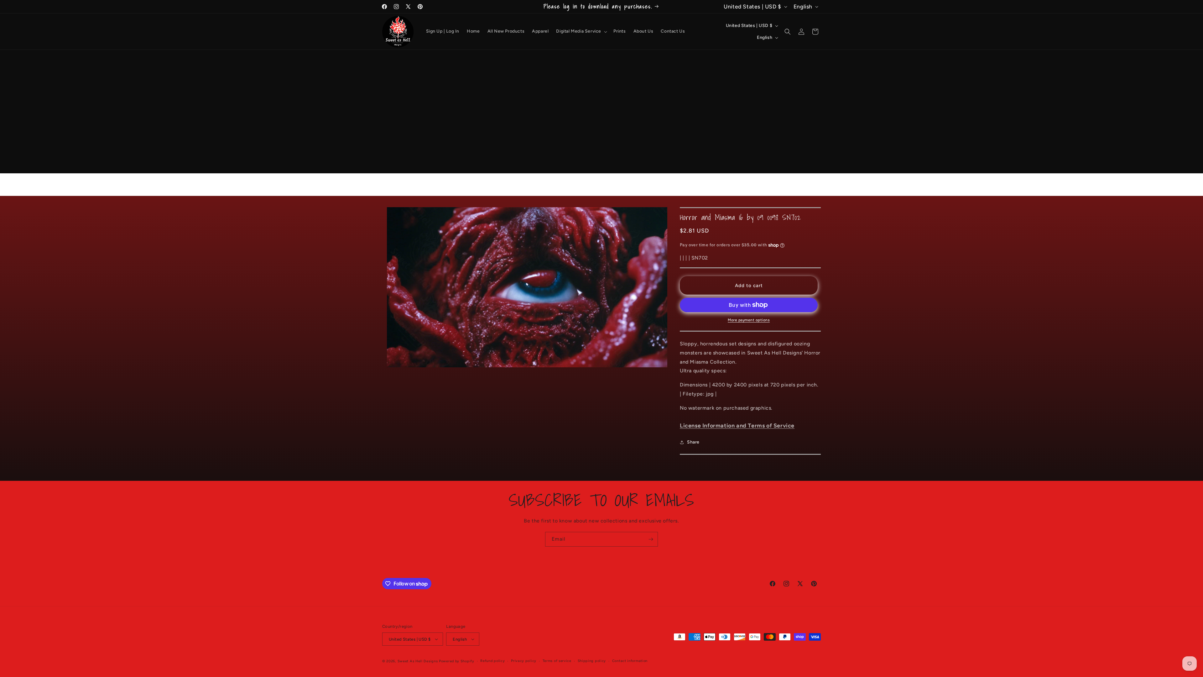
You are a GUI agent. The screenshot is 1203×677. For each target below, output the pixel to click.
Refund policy (492, 661)
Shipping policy (592, 661)
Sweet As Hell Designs (418, 661)
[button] (581, 31)
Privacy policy (523, 661)
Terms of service (557, 661)
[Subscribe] (651, 539)
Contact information (630, 661)
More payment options (749, 320)
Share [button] (693, 442)
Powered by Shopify (456, 661)
